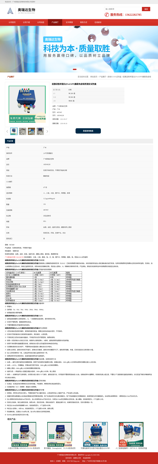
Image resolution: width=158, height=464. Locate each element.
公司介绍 (26, 22)
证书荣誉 (69, 22)
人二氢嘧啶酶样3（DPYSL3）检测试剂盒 (131, 448)
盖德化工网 (77, 458)
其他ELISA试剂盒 (114, 77)
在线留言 (98, 22)
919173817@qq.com (73, 461)
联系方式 (83, 22)
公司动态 (40, 22)
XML (98, 455)
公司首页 (12, 22)
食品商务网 (86, 458)
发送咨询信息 (88, 131)
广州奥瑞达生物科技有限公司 (66, 455)
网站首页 (93, 77)
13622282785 (133, 14)
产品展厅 (55, 22)
